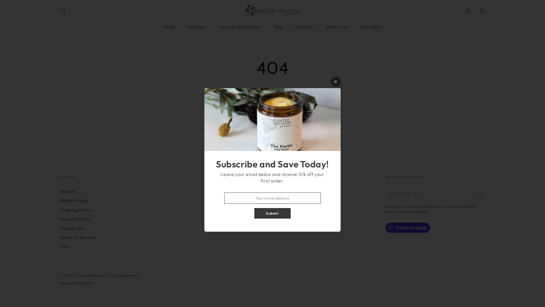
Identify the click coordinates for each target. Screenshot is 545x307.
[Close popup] (336, 82)
